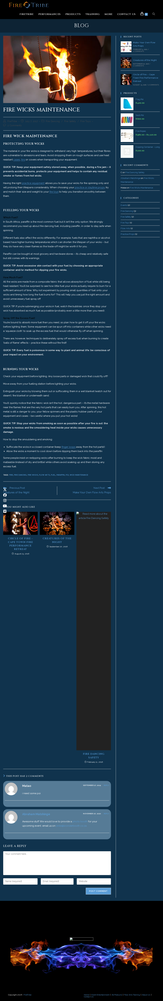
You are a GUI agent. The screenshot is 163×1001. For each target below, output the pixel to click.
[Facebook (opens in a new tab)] (5, 495)
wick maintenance (79, 475)
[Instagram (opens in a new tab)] (5, 500)
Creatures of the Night (57, 540)
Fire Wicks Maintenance (141, 187)
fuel (53, 475)
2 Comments (14, 125)
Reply (106, 785)
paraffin (61, 475)
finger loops (68, 446)
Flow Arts (125, 228)
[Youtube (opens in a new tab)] (5, 506)
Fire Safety (70, 121)
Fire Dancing (53, 121)
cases (16, 159)
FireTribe (12, 121)
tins (23, 159)
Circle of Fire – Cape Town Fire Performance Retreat (20, 544)
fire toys (53, 191)
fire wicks (33, 475)
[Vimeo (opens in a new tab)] (5, 511)
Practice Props (127, 234)
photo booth (80, 821)
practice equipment (33, 183)
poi (67, 475)
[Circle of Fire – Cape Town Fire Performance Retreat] (126, 79)
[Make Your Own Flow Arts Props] (126, 46)
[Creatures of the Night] (126, 62)
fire (11, 475)
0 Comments (138, 51)
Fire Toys (85, 121)
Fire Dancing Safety (93, 755)
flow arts (44, 475)
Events (124, 205)
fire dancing (20, 475)
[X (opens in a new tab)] (5, 489)
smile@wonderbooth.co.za (71, 825)
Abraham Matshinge (36, 814)
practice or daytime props (90, 187)
